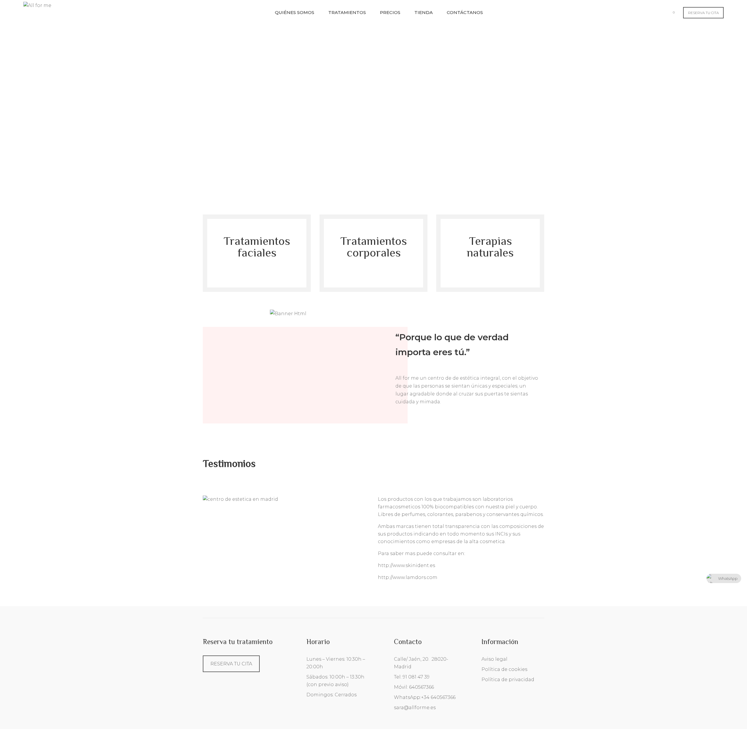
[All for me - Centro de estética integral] (37, 5)
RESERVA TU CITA (703, 13)
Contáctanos (465, 12)
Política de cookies (504, 669)
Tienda (423, 12)
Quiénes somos (294, 12)
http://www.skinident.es (406, 565)
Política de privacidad (507, 679)
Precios (390, 12)
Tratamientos (347, 12)
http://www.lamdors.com (407, 577)
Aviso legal (494, 659)
